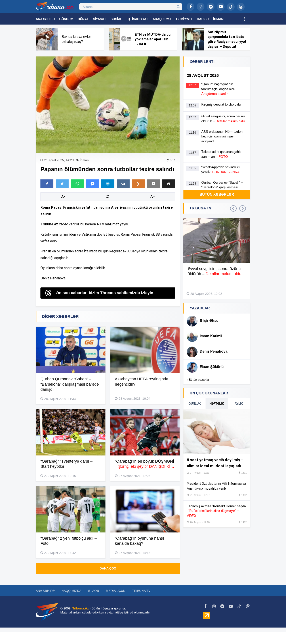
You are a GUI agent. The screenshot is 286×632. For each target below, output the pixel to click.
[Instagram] (200, 7)
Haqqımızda (71, 590)
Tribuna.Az (80, 608)
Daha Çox (108, 568)
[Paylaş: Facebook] (46, 183)
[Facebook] (190, 7)
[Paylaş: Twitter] (62, 183)
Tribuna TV (141, 590)
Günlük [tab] (195, 403)
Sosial (116, 19)
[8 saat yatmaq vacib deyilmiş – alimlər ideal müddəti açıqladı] (216, 431)
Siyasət (99, 19)
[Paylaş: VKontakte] (123, 183)
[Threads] (241, 7)
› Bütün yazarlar (198, 379)
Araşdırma (162, 19)
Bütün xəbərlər (217, 194)
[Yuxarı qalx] (273, 619)
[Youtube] (221, 7)
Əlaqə (93, 590)
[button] (168, 183)
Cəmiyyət (184, 19)
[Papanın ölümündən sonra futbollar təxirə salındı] (108, 104)
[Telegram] (210, 7)
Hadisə (203, 19)
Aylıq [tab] (239, 403)
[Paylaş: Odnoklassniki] (138, 183)
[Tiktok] (231, 7)
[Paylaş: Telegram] (107, 183)
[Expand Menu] (244, 19)
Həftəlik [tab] (217, 403)
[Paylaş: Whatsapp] (77, 183)
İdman (218, 19)
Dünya (83, 19)
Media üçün (115, 590)
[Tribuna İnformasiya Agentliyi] (55, 6)
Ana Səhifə (45, 19)
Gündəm (66, 19)
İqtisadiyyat (137, 19)
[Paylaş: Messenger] (92, 183)
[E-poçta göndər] (153, 183)
